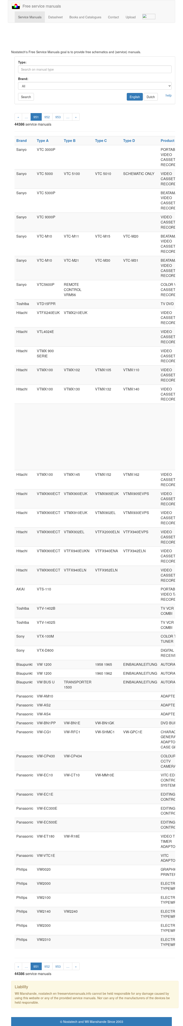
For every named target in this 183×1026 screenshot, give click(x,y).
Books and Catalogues (85, 17)
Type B (70, 140)
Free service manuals (40, 6)
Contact (113, 17)
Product (167, 140)
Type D (129, 140)
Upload (131, 17)
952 (47, 117)
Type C (101, 140)
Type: (22, 62)
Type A (43, 140)
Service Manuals (30, 17)
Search (26, 97)
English (135, 97)
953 (58, 117)
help (169, 95)
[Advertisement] (95, 38)
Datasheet (55, 17)
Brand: (23, 78)
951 (36, 117)
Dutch (151, 97)
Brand (21, 140)
